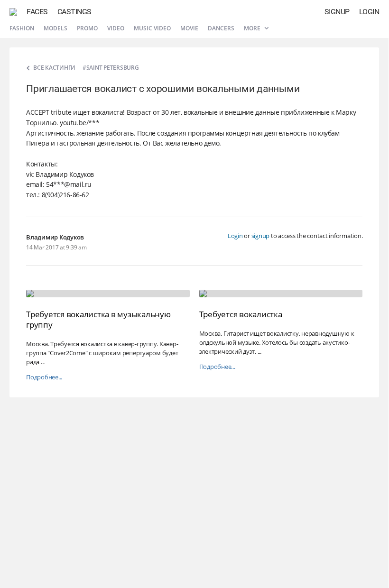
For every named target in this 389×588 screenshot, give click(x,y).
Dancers (221, 28)
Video (115, 28)
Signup (337, 11)
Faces (37, 11)
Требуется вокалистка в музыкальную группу (98, 319)
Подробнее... (44, 377)
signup (260, 235)
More (253, 28)
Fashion (21, 28)
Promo (87, 28)
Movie (189, 28)
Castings (74, 11)
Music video (152, 28)
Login (369, 11)
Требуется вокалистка (240, 314)
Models (55, 28)
